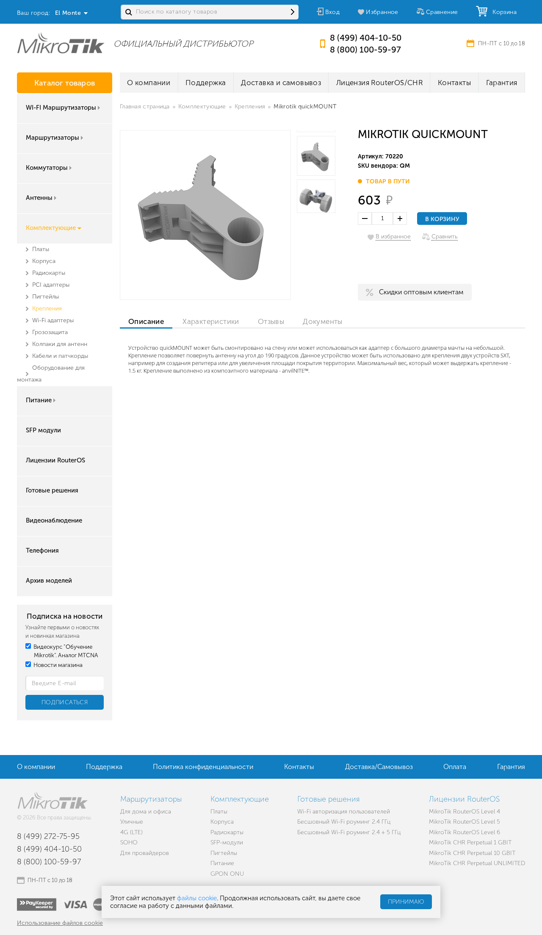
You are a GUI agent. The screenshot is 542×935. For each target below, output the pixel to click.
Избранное (382, 12)
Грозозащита (50, 332)
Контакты (454, 82)
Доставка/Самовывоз (379, 767)
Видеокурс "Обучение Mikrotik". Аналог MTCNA (65, 651)
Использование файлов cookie (60, 923)
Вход (332, 12)
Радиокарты (48, 273)
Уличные (131, 821)
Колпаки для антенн (59, 344)
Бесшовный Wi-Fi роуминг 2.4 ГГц (343, 821)
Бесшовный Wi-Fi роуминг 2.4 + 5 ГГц (349, 832)
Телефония (42, 550)
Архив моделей (49, 580)
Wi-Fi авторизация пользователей (343, 811)
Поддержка (205, 82)
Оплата (454, 767)
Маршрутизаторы (52, 137)
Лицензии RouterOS (55, 460)
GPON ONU (227, 873)
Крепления (47, 308)
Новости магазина (57, 665)
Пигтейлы (45, 296)
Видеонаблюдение (54, 520)
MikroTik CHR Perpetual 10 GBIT (472, 853)
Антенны (39, 198)
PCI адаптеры (50, 284)
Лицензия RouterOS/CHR (379, 82)
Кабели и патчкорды (60, 356)
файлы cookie (197, 898)
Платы (40, 249)
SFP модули (43, 430)
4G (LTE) (131, 832)
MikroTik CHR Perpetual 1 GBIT (470, 842)
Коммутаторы (47, 168)
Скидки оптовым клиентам (421, 292)
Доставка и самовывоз (281, 82)
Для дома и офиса (145, 811)
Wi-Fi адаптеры (53, 320)
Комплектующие (51, 228)
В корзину (442, 219)
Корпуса (43, 261)
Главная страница (145, 106)
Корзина (503, 12)
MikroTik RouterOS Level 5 (464, 821)
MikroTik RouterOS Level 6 (464, 832)
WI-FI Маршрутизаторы (61, 107)
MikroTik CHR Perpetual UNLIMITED (477, 863)
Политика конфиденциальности (203, 767)
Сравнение (442, 12)
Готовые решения (52, 490)
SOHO (129, 842)
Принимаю (406, 902)
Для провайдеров (144, 853)
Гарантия (501, 82)
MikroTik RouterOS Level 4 (464, 811)
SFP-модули (226, 842)
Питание (39, 400)
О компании (148, 82)
